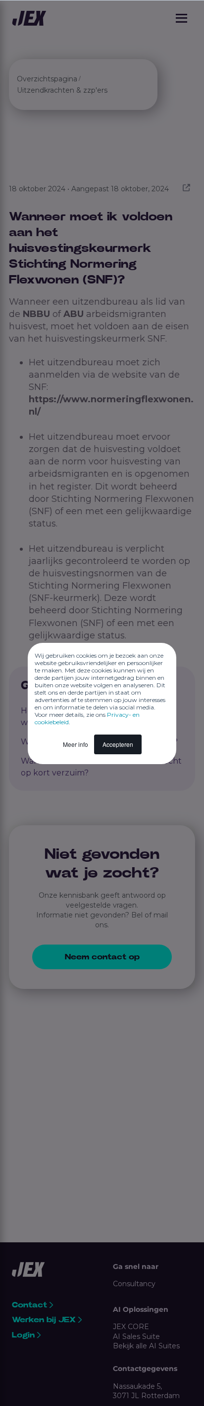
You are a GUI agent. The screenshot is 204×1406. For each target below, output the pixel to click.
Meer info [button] (75, 744)
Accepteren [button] (117, 744)
